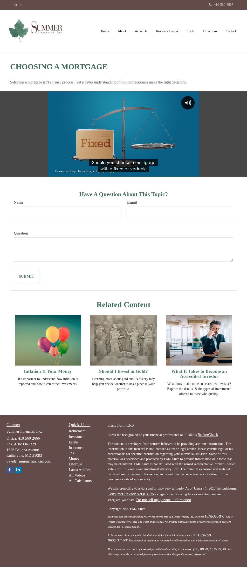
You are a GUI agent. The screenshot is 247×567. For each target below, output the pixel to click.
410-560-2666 (223, 5)
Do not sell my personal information (163, 500)
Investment (77, 437)
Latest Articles (79, 470)
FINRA (210, 516)
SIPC (221, 516)
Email (132, 202)
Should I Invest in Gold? (123, 371)
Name (18, 202)
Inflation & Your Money (48, 371)
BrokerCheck (208, 435)
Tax (72, 453)
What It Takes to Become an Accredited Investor (199, 374)
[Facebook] (21, 4)
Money (74, 458)
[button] (121, 31)
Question (21, 233)
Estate (73, 442)
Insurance (76, 448)
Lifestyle (75, 464)
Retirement (77, 431)
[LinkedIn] (15, 4)
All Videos (77, 475)
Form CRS (125, 425)
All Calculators (80, 481)
